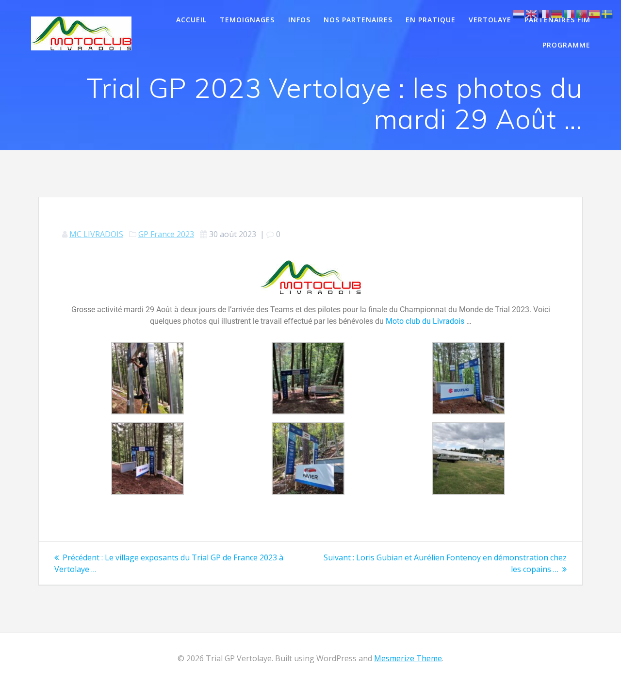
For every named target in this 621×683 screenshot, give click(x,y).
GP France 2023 (166, 234)
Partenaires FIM (557, 19)
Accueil (191, 19)
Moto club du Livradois (425, 321)
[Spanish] (594, 13)
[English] (531, 13)
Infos (299, 19)
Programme (566, 44)
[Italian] (569, 13)
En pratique (431, 19)
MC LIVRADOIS (96, 234)
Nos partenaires (358, 19)
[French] (544, 13)
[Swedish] (607, 13)
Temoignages (247, 19)
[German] (557, 13)
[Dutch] (519, 13)
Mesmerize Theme (408, 658)
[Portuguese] (582, 13)
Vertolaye (490, 19)
